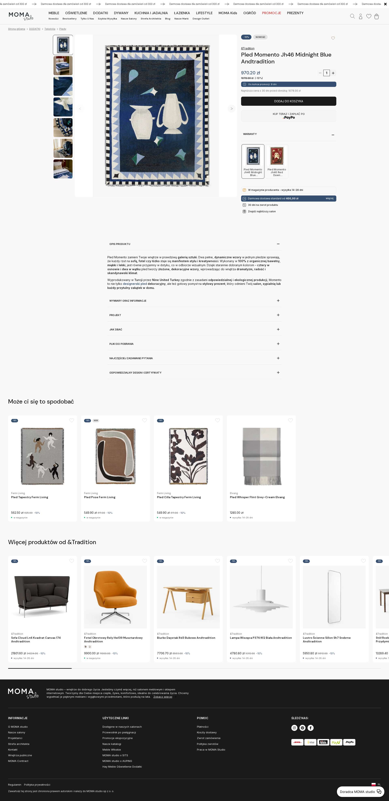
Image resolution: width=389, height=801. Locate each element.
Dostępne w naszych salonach (122, 726)
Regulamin (14, 784)
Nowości (54, 18)
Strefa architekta (151, 18)
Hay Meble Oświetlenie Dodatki (122, 766)
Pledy (62, 28)
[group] (42, 468)
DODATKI (34, 28)
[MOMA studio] (21, 16)
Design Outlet (201, 18)
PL (379, 784)
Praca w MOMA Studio (211, 749)
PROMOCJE (271, 13)
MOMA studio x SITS (115, 755)
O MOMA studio (18, 726)
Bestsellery (70, 18)
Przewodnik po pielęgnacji (119, 732)
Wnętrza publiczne (20, 755)
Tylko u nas (87, 18)
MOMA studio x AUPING (117, 761)
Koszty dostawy (207, 732)
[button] (232, 109)
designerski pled (135, 283)
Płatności (202, 726)
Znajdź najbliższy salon (262, 211)
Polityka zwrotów (207, 743)
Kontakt (12, 749)
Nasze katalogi (112, 743)
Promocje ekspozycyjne (118, 738)
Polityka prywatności (37, 784)
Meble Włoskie (112, 749)
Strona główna (16, 28)
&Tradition (247, 48)
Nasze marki (181, 18)
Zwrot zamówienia (208, 738)
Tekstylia (49, 28)
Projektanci (15, 738)
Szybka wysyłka (107, 18)
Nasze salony (129, 18)
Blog (167, 18)
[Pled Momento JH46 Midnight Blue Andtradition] (156, 116)
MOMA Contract (18, 761)
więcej (329, 198)
